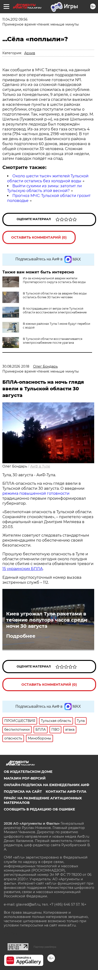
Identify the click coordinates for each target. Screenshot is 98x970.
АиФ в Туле (40, 466)
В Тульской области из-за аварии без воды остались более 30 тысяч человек (55, 295)
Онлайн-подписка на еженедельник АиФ (46, 785)
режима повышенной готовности (35, 493)
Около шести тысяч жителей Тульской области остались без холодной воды (47, 178)
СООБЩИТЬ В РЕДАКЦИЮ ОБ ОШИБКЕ (39, 809)
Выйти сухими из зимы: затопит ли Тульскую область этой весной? (44, 188)
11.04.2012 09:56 (15, 19)
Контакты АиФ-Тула (66, 791)
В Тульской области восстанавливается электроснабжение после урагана (52, 340)
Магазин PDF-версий (25, 778)
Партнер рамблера (45, 946)
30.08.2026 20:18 (15, 366)
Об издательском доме (28, 772)
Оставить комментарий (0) (39, 237)
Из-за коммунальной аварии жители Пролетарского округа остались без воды (54, 280)
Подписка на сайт (23, 791)
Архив (29, 53)
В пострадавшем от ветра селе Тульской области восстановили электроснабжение (55, 310)
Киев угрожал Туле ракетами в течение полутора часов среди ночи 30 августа (46, 620)
